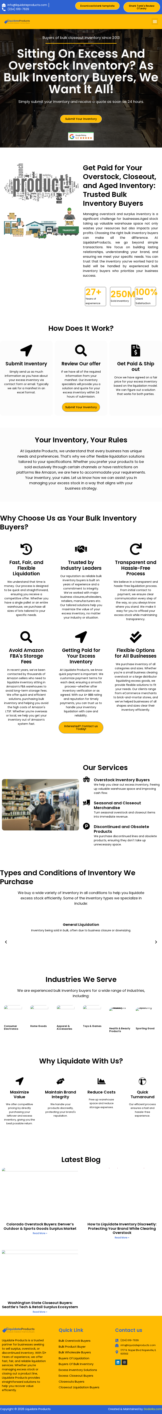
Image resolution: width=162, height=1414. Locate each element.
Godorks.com (153, 1409)
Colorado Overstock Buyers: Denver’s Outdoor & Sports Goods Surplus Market (40, 1226)
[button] (155, 21)
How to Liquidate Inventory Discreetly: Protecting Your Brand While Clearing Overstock (122, 1228)
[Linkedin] (118, 1362)
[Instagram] (124, 1362)
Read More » (40, 1233)
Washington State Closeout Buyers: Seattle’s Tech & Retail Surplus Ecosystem (40, 1305)
